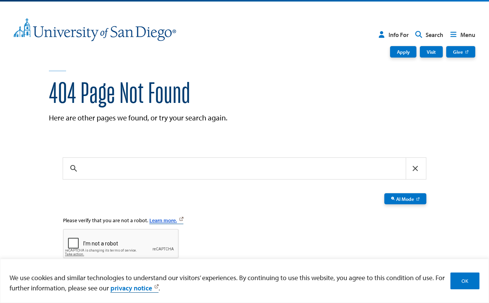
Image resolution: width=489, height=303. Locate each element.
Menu (467, 34)
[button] (415, 168)
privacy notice (131, 288)
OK (464, 280)
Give (458, 51)
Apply (403, 51)
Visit (431, 51)
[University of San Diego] (95, 29)
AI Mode (405, 199)
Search (434, 34)
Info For (399, 34)
